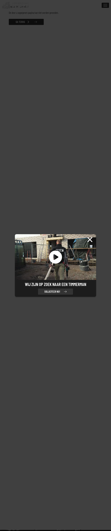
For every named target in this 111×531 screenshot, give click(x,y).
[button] (55, 257)
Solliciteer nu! (52, 291)
